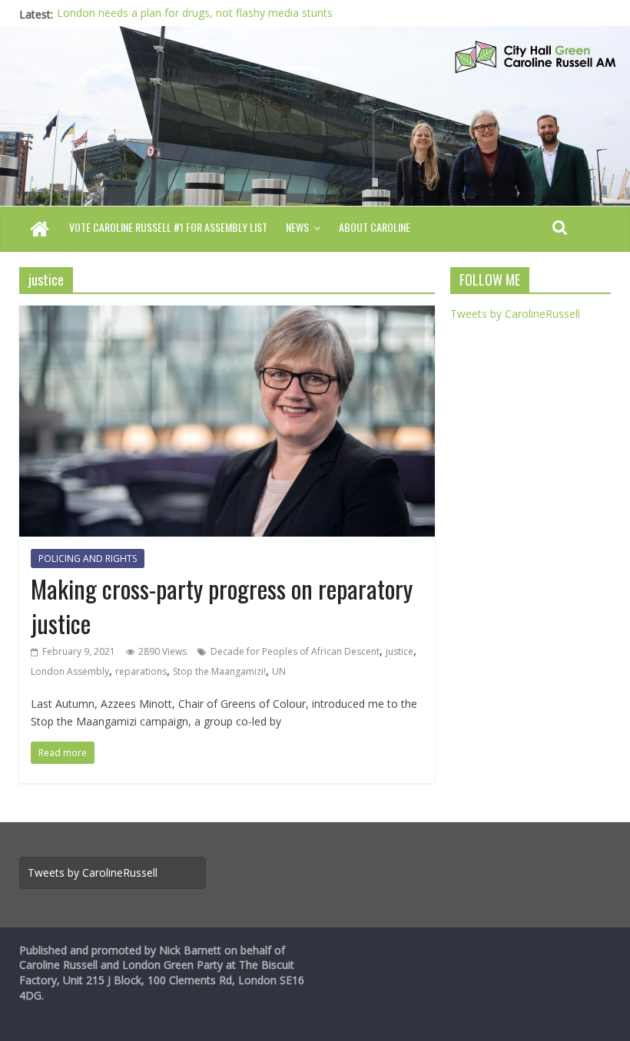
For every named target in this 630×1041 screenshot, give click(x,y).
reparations (141, 671)
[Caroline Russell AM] (39, 230)
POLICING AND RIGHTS (87, 558)
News (297, 227)
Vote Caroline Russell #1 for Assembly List (168, 227)
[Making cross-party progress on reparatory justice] (227, 314)
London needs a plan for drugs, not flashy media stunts (195, 14)
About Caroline (374, 227)
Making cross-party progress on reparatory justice (222, 605)
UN (279, 671)
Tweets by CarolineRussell (515, 313)
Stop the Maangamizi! (219, 671)
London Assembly (70, 671)
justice (399, 651)
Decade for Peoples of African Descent (295, 651)
